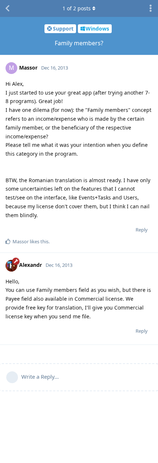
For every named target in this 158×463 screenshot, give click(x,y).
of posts (76, 8)
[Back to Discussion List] (7, 8)
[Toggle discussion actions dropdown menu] (150, 8)
